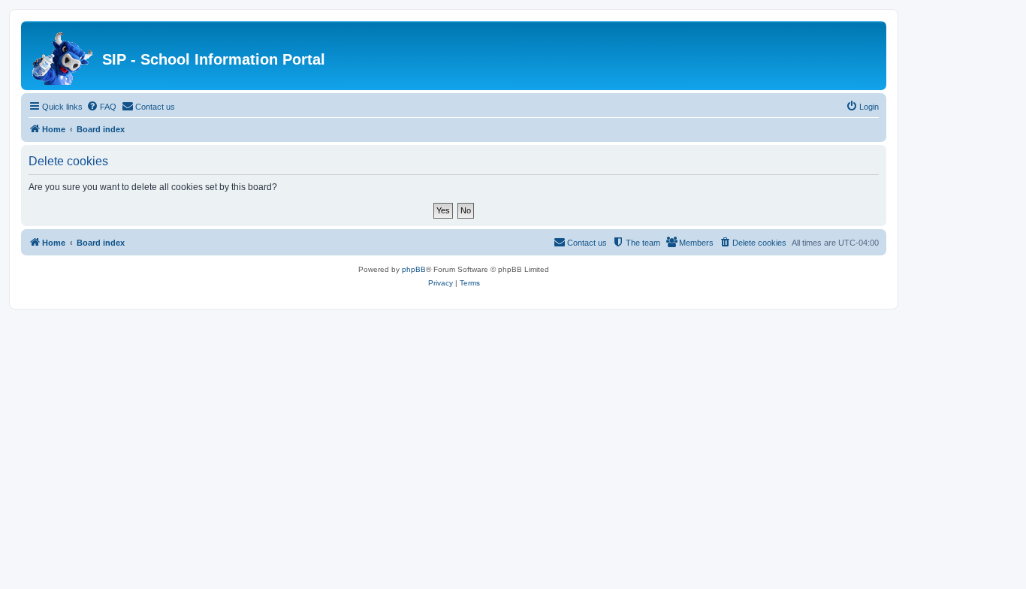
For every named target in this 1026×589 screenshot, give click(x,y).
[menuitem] (101, 107)
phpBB (414, 269)
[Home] (63, 55)
